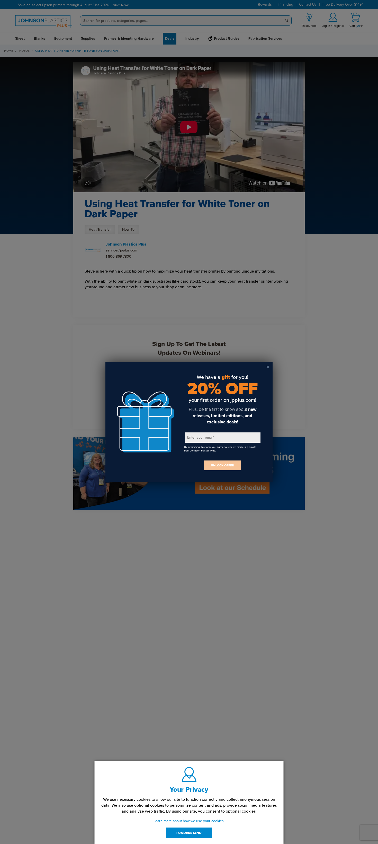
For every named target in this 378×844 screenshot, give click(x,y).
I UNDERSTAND (189, 833)
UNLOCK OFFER (222, 465)
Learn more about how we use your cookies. (189, 821)
